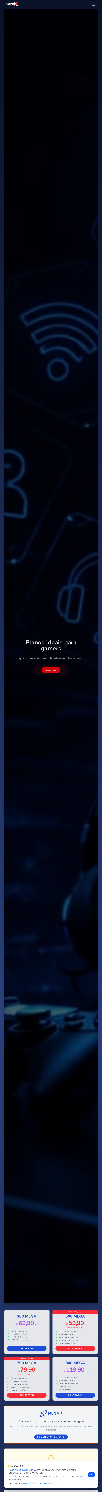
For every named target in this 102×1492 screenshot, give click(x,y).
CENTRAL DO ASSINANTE (22, 1470)
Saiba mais (51, 669)
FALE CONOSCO (45, 1483)
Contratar (27, 1348)
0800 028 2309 (29, 1483)
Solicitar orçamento (51, 1437)
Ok (91, 1475)
